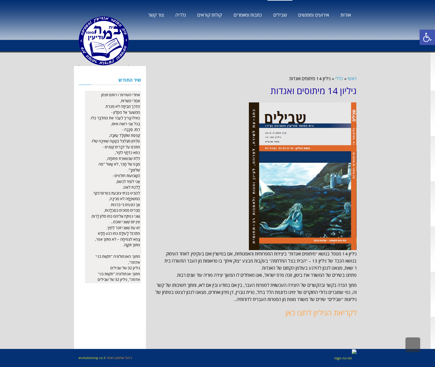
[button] (427, 37)
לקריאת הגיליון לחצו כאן (321, 313)
